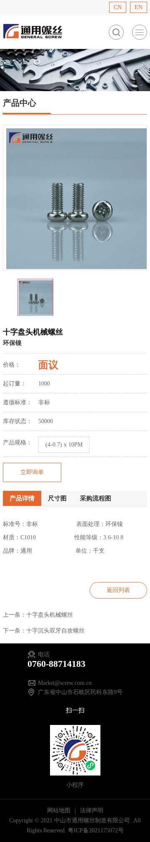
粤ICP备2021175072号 (96, 830)
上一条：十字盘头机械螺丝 (38, 615)
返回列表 (118, 590)
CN (118, 7)
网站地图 (59, 810)
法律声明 (91, 810)
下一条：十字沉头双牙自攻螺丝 (44, 631)
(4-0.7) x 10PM (63, 444)
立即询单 (32, 472)
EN (138, 7)
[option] (75, 197)
